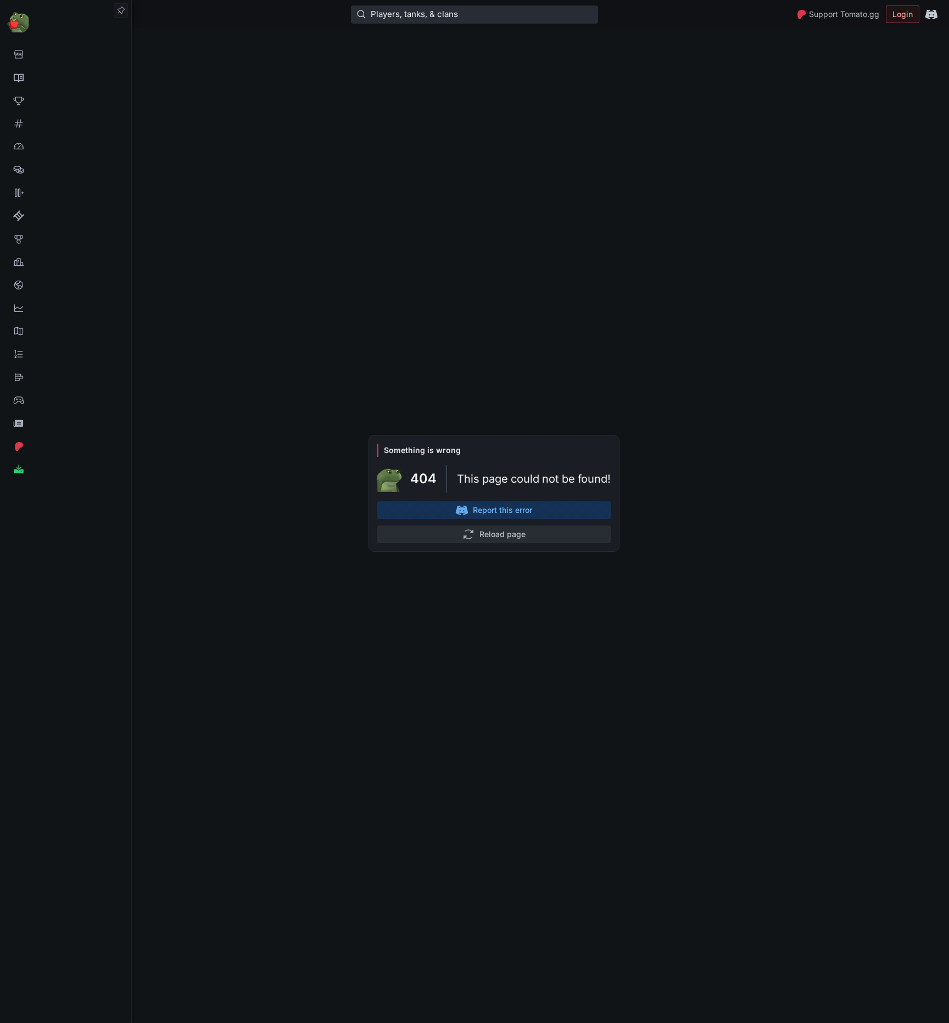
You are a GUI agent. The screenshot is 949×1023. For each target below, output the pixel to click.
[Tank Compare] (65, 193)
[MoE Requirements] (65, 216)
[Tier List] (65, 377)
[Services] (65, 54)
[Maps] (65, 331)
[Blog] (65, 423)
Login (902, 14)
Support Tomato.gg (844, 14)
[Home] (65, 21)
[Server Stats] (65, 285)
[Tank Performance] (65, 147)
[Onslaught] (65, 100)
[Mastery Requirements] (65, 239)
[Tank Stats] (65, 124)
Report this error (502, 510)
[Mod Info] (65, 469)
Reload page (502, 534)
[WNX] (65, 77)
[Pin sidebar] (121, 10)
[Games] (65, 400)
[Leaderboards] (65, 354)
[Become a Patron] (65, 446)
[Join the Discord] (931, 14)
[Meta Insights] (65, 308)
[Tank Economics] (65, 170)
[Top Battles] (65, 262)
